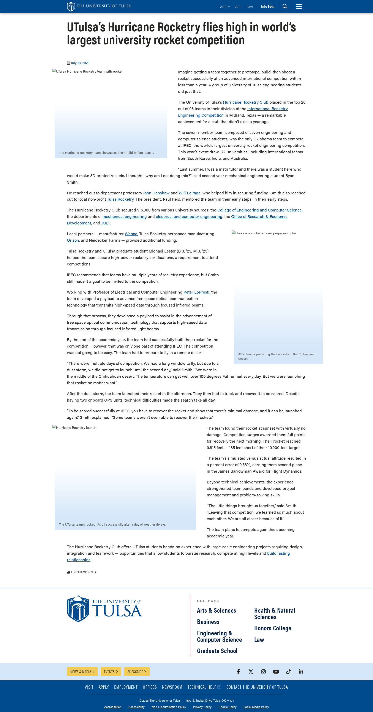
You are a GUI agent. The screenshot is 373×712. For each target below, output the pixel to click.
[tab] (285, 6)
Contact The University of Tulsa (257, 687)
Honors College (272, 627)
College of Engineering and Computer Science (259, 210)
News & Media (80, 671)
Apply (225, 7)
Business (208, 621)
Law (259, 639)
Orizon (73, 240)
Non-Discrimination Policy (169, 707)
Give (250, 7)
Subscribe (135, 671)
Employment (126, 687)
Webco (131, 234)
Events (109, 671)
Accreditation (113, 707)
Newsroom (172, 687)
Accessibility (136, 707)
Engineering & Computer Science (219, 636)
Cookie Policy (227, 707)
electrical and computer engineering (189, 216)
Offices (150, 687)
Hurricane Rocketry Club (245, 102)
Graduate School (217, 650)
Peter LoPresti (196, 292)
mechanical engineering (125, 216)
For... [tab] (268, 6)
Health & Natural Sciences (275, 613)
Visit (238, 7)
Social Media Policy (256, 707)
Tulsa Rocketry (120, 199)
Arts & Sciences (216, 610)
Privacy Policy (202, 707)
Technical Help (202, 687)
